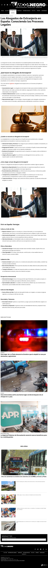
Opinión (38, 10)
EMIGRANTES (45, 57)
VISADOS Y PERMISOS (31, 57)
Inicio (2, 10)
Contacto (24, 554)
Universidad (44, 10)
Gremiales (19, 10)
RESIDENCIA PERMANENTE (39, 57)
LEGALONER (26, 57)
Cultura (7, 10)
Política (33, 10)
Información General (13, 11)
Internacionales (26, 10)
